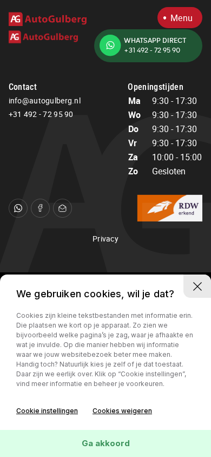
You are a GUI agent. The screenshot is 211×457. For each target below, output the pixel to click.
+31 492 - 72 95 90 (41, 114)
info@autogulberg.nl (45, 100)
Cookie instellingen (47, 411)
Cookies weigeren (122, 411)
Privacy (105, 238)
